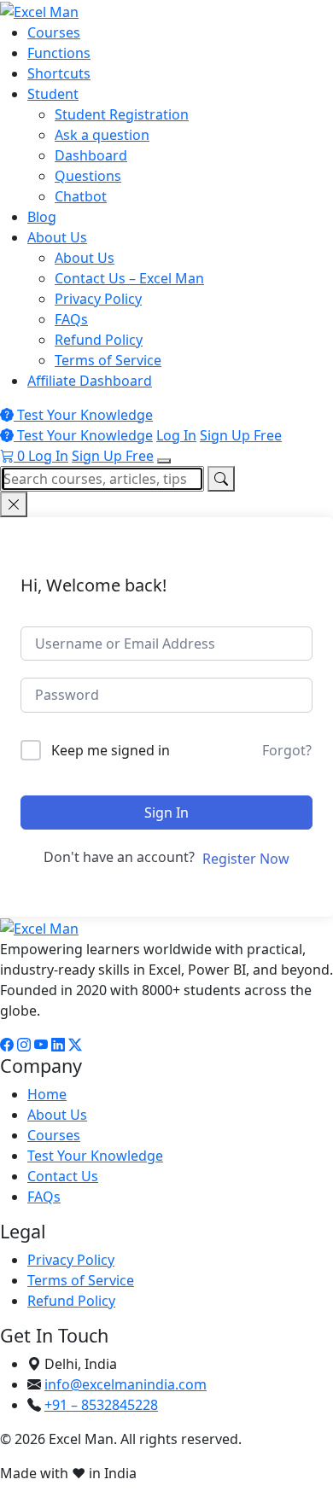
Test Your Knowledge (83, 414)
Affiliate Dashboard (89, 380)
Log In (176, 435)
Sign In (166, 812)
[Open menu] (164, 460)
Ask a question (102, 134)
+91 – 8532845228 (101, 1404)
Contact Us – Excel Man (129, 278)
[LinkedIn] (58, 1044)
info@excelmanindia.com (125, 1384)
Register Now (245, 858)
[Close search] (13, 504)
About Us (57, 237)
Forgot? (287, 750)
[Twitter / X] (75, 1044)
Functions (59, 53)
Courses (53, 32)
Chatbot (81, 196)
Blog (41, 216)
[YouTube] (41, 1044)
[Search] (221, 479)
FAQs (71, 319)
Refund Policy (99, 339)
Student (53, 93)
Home (47, 1094)
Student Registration (122, 114)
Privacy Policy (98, 298)
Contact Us (62, 1176)
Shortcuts (59, 73)
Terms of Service (108, 360)
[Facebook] (7, 1044)
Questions (88, 175)
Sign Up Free (241, 435)
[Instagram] (24, 1044)
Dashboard (91, 155)
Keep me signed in (110, 750)
